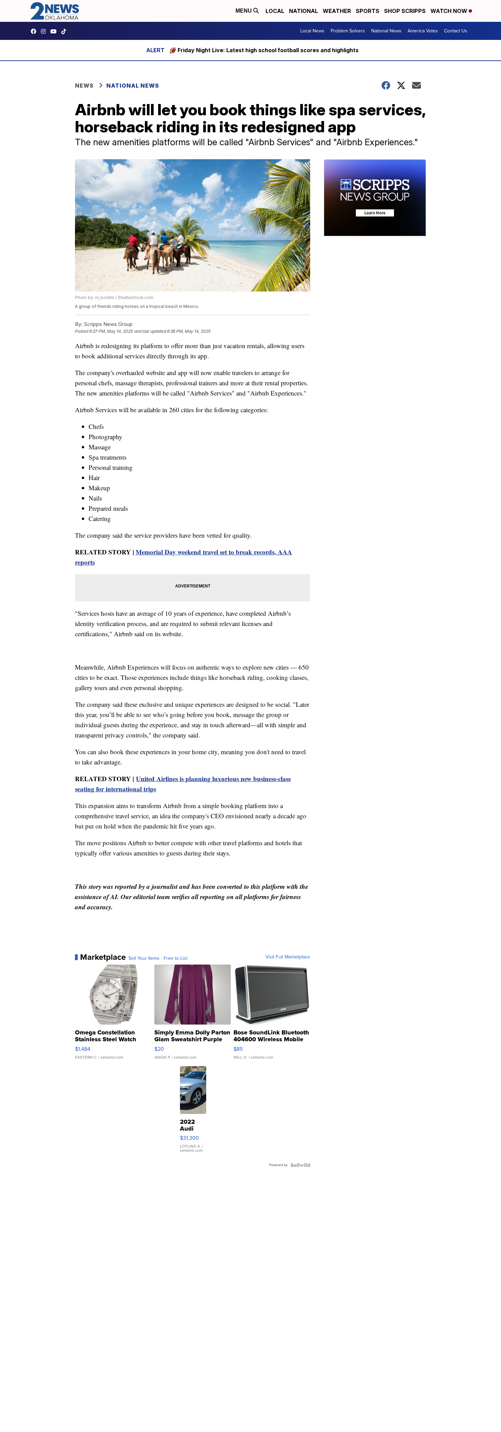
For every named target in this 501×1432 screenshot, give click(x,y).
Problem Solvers (348, 30)
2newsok (45, 31)
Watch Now (449, 11)
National (303, 11)
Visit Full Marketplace (287, 957)
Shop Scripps (405, 11)
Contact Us (455, 30)
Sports (367, 11)
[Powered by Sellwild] (300, 1165)
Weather (337, 11)
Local (274, 11)
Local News (312, 30)
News (84, 85)
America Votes (423, 30)
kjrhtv (35, 31)
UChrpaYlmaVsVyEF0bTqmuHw (55, 31)
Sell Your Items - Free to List (157, 958)
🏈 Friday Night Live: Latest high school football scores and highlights (264, 50)
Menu (244, 11)
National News (386, 30)
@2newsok (65, 31)
